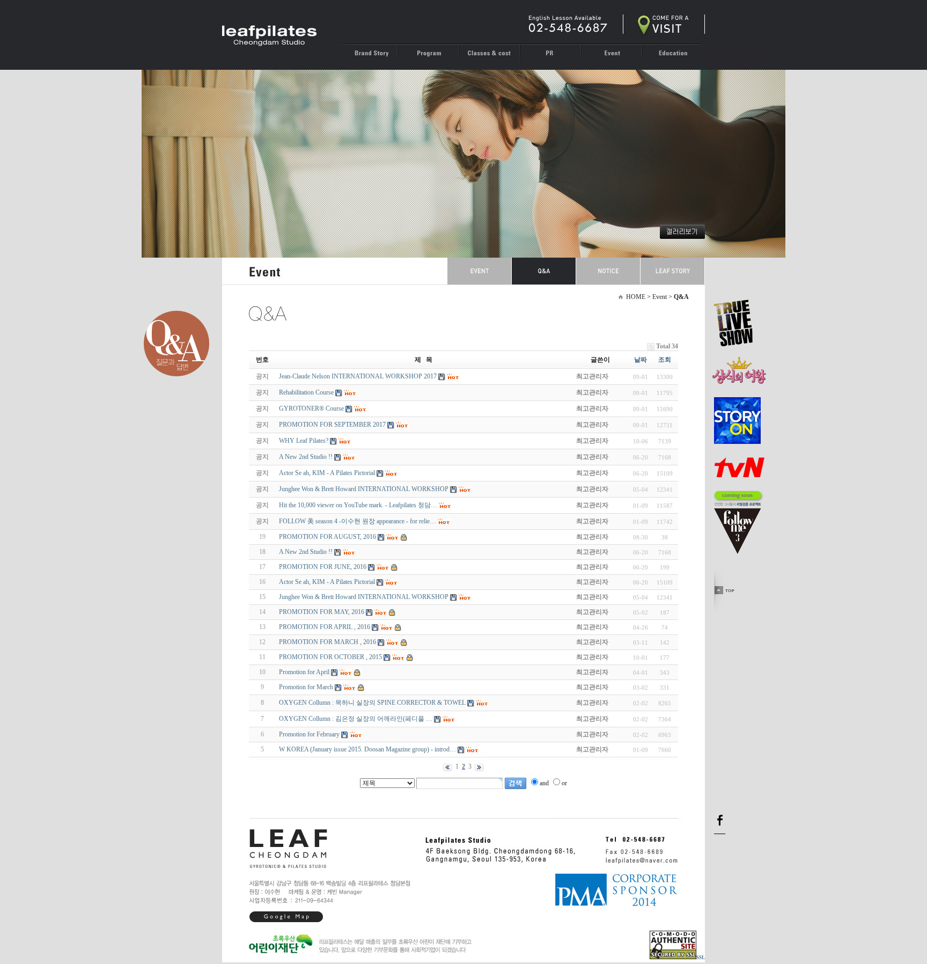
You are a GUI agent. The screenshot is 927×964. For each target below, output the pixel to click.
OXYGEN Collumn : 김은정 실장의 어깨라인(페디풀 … (355, 718)
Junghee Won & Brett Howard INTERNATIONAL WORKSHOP (363, 597)
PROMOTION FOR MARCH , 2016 (327, 642)
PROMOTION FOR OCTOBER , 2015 (330, 657)
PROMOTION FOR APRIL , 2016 (324, 627)
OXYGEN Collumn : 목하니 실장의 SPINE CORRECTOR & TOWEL (372, 702)
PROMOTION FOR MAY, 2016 (321, 612)
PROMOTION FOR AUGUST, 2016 (327, 537)
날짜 (640, 359)
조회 (664, 359)
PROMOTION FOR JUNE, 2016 (322, 567)
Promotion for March (306, 687)
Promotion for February (309, 734)
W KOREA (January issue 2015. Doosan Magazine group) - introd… (367, 749)
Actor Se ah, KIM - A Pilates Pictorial (327, 582)
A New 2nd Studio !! (306, 552)
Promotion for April (304, 672)
